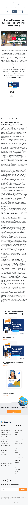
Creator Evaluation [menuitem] (5, 430)
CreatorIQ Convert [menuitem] (5, 445)
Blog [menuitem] (16, 450)
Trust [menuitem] (2, 461)
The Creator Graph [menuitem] (5, 459)
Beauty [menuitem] (16, 428)
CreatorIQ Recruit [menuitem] (5, 443)
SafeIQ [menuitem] (2, 452)
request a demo (18, 299)
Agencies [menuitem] (17, 441)
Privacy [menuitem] (16, 473)
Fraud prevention (11, 498)
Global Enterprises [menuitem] (19, 439)
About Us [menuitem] (17, 460)
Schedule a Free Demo (14, 411)
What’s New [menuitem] (4, 441)
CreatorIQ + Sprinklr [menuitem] (5, 465)
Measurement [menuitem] (4, 439)
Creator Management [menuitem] (6, 434)
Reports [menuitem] (16, 452)
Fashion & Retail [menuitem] (18, 430)
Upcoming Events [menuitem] (19, 454)
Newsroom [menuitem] (17, 467)
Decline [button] (20, 11)
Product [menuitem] (3, 425)
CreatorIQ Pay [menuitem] (4, 448)
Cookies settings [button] (8, 11)
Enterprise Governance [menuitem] (6, 463)
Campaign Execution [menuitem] (6, 436)
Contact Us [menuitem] (17, 469)
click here (10, 5)
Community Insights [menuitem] (5, 432)
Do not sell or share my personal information (10, 497)
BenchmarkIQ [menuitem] (4, 450)
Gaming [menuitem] (16, 432)
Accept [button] (14, 11)
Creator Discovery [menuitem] (5, 428)
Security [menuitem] (16, 471)
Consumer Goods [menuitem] (19, 436)
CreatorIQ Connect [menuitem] (19, 457)
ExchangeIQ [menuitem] (4, 454)
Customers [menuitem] (18, 425)
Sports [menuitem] (16, 434)
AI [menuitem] (1, 456)
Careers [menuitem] (16, 464)
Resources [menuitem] (18, 448)
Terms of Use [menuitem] (18, 476)
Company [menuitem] (17, 462)
